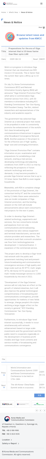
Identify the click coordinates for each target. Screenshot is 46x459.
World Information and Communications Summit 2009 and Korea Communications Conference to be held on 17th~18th (24, 373)
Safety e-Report (9, 443)
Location (6, 440)
